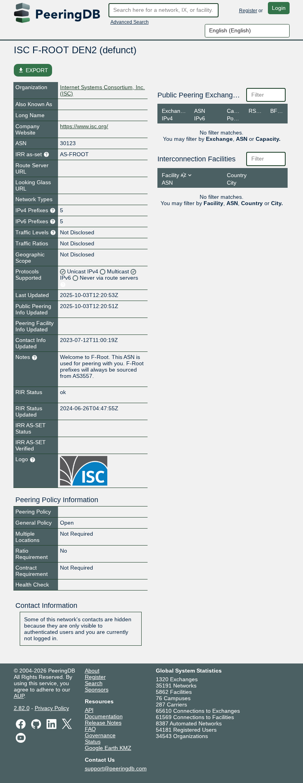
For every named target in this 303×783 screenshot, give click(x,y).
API (89, 710)
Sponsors (96, 689)
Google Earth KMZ (108, 748)
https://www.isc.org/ (84, 126)
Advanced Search (129, 22)
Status (93, 741)
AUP (19, 696)
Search (94, 683)
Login (279, 8)
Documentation (104, 716)
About (92, 670)
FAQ (90, 729)
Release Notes (103, 722)
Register (248, 10)
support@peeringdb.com (116, 768)
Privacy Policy (52, 708)
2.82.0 (22, 708)
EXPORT (33, 70)
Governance (100, 735)
